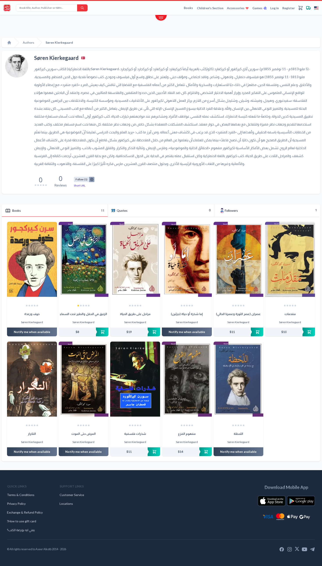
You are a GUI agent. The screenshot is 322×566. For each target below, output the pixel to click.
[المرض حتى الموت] (84, 379)
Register (288, 8)
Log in (274, 8)
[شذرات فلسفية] (135, 379)
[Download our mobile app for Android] (301, 501)
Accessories (235, 8)
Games (257, 8)
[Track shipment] (308, 8)
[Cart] (300, 8)
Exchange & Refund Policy (25, 512)
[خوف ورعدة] (32, 259)
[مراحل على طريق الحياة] (135, 259)
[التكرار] (32, 379)
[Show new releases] (161, 18)
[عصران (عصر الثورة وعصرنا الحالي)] (239, 259)
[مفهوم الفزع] (187, 379)
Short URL (79, 185)
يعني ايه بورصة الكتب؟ (21, 530)
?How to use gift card (21, 521)
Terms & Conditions (20, 495)
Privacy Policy (16, 503)
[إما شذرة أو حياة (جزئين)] (187, 259)
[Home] (9, 42)
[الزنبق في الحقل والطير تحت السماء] (84, 259)
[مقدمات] (290, 259)
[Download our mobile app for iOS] (272, 501)
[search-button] (82, 7)
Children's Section (210, 8)
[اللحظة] (239, 379)
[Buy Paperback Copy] (84, 332)
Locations (66, 503)
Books (188, 8)
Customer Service (72, 495)
